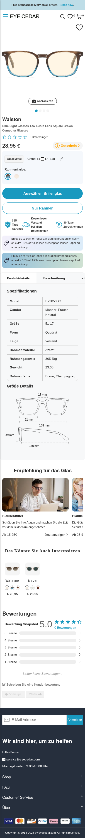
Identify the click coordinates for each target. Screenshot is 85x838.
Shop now (67, 5)
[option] (12, 582)
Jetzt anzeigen (55, 534)
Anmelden (75, 719)
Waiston (12, 580)
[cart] (79, 16)
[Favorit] (70, 16)
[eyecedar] (33, 16)
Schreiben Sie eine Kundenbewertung (33, 684)
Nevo (32, 580)
